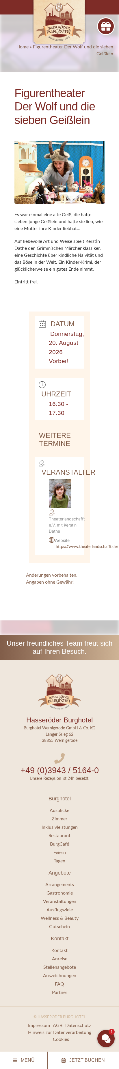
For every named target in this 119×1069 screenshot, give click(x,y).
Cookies (61, 1039)
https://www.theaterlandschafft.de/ (87, 547)
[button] (106, 1038)
